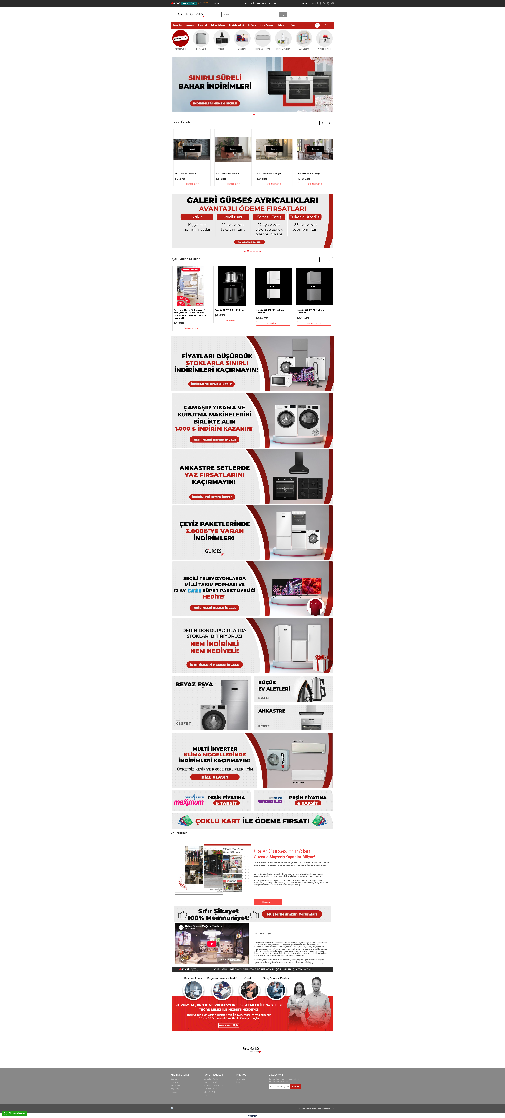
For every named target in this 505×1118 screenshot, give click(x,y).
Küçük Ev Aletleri (236, 25)
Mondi (293, 25)
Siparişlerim (175, 1079)
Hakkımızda (267, 902)
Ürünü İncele (191, 187)
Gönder (295, 1087)
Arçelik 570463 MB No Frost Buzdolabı (270, 311)
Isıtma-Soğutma (218, 25)
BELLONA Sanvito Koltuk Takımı (272, 173)
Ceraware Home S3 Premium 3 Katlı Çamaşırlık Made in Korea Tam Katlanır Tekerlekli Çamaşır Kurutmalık (190, 314)
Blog (314, 3)
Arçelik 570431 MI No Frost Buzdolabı (311, 311)
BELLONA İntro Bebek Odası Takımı (188, 174)
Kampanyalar (180, 49)
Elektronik (202, 25)
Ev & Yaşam (304, 49)
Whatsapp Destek (16, 1113)
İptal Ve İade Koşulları (211, 1079)
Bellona (280, 25)
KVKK (205, 1095)
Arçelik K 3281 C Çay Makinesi (230, 310)
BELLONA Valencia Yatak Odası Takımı (313, 174)
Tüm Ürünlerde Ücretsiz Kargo (259, 3)
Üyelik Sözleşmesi (210, 1089)
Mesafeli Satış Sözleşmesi (213, 1085)
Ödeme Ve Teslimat (211, 1092)
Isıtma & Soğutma (262, 49)
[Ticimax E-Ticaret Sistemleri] (252, 1116)
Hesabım (174, 1092)
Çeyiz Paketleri (267, 25)
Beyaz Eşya (178, 25)
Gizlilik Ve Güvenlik (210, 1082)
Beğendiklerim (176, 1082)
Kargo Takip (175, 1089)
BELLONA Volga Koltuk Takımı (230, 173)
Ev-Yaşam (252, 25)
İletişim (305, 3)
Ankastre (190, 25)
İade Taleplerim (176, 1085)
